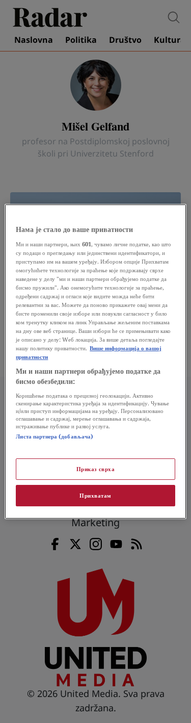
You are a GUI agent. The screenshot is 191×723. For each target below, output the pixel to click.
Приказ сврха (95, 469)
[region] (95, 361)
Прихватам (95, 495)
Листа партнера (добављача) (54, 436)
